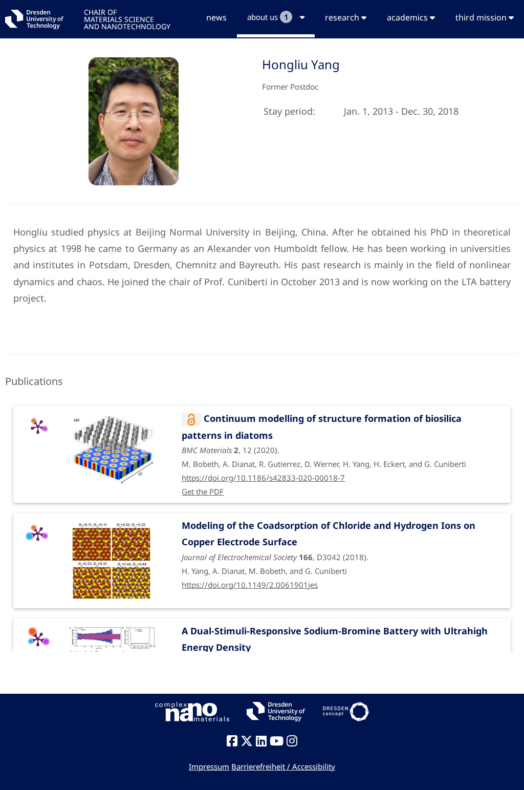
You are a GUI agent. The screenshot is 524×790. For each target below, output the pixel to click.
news (216, 17)
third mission (482, 17)
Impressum (209, 766)
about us (268, 17)
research (343, 17)
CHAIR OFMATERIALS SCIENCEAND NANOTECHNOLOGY (127, 18)
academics (408, 17)
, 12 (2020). (324, 440)
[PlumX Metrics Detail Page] (37, 426)
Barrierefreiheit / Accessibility (283, 766)
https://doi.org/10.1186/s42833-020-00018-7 (263, 478)
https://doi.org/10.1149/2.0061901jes (250, 585)
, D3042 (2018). (328, 547)
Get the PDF (203, 491)
